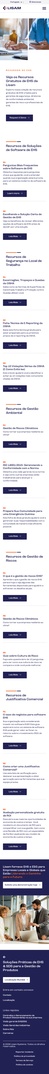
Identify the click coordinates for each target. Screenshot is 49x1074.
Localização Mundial (15, 980)
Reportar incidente (24, 1052)
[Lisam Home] (12, 8)
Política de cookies (24, 1065)
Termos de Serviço (24, 1061)
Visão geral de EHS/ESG (15, 1022)
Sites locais (36, 2)
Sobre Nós (8, 1029)
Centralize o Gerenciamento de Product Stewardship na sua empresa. (22, 1017)
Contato (7, 995)
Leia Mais (13, 236)
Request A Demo (18, 118)
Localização (9, 1000)
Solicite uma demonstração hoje (21, 885)
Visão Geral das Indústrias (16, 1025)
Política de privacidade (24, 1056)
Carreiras (8, 1033)
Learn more (13, 193)
